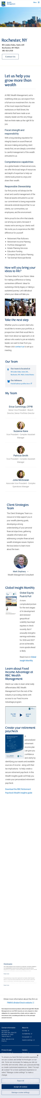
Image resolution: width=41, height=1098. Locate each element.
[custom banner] (20, 17)
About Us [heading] (25, 1028)
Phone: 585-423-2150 (8, 1039)
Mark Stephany (19, 571)
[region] (20, 1075)
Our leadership (26, 1034)
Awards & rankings (27, 1040)
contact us (19, 346)
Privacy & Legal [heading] (7, 1050)
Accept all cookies (20, 1087)
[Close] (37, 1055)
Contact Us (10, 57)
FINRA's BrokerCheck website (19, 1002)
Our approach (26, 1037)
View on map (5, 1036)
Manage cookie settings (20, 1092)
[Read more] (6, 974)
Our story (24, 1031)
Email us (4, 1041)
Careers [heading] (24, 1050)
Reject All (20, 1081)
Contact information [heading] (8, 1028)
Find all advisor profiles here (20, 384)
